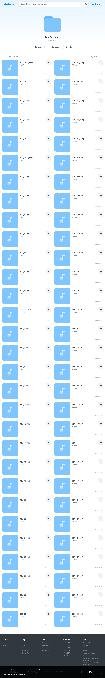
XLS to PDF (66, 650)
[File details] (10, 68)
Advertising (46, 645)
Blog (3, 650)
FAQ (23, 645)
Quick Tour (25, 648)
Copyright (45, 648)
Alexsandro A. (53, 40)
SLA (84, 655)
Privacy (85, 645)
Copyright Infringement (90, 648)
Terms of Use (87, 643)
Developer (45, 650)
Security (85, 650)
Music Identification (89, 653)
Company (45, 643)
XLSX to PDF (67, 655)
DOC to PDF (66, 643)
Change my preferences (18, 674)
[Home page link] (9, 4)
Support (24, 643)
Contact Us (25, 653)
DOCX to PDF (67, 648)
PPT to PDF (66, 653)
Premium (5, 643)
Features (25, 650)
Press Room (5, 648)
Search (4, 645)
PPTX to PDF (67, 645)
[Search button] (85, 4)
